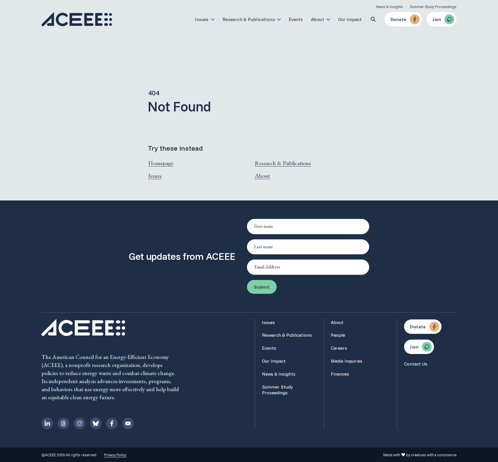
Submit (262, 287)
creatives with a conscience (433, 454)
